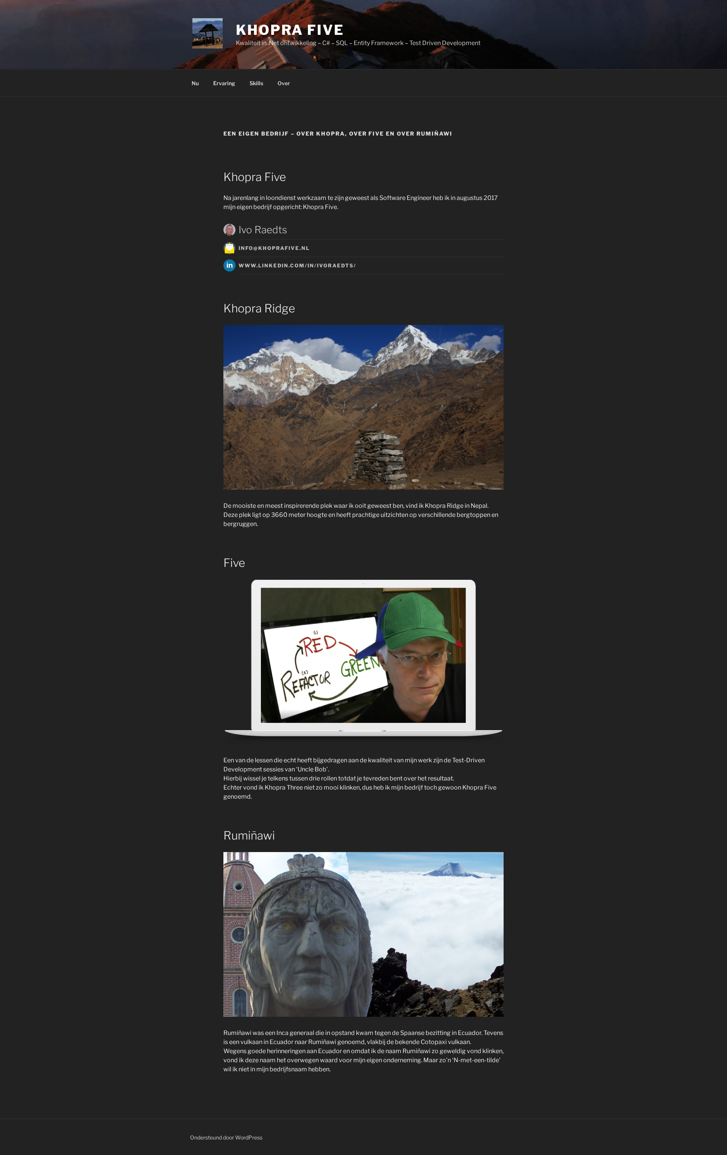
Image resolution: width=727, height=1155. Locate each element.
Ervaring (224, 83)
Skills (256, 83)
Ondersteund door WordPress (226, 1137)
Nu (195, 83)
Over (284, 83)
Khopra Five (290, 30)
